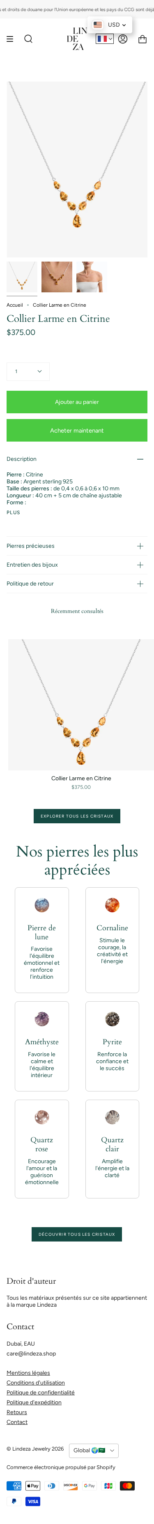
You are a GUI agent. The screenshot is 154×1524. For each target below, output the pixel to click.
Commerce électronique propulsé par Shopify (61, 1467)
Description (22, 459)
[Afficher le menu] (13, 38)
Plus (14, 512)
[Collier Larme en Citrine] (22, 277)
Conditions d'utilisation (36, 1382)
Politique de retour (30, 583)
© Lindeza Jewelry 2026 (35, 1449)
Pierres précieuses (31, 545)
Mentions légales (28, 1372)
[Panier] (142, 38)
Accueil (15, 305)
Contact (17, 1422)
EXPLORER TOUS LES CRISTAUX (77, 816)
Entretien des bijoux (32, 564)
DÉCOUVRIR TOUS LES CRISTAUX (77, 1234)
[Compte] (123, 38)
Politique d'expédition (34, 1402)
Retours (17, 1412)
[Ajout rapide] (18, 760)
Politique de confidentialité (41, 1392)
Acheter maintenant (77, 430)
